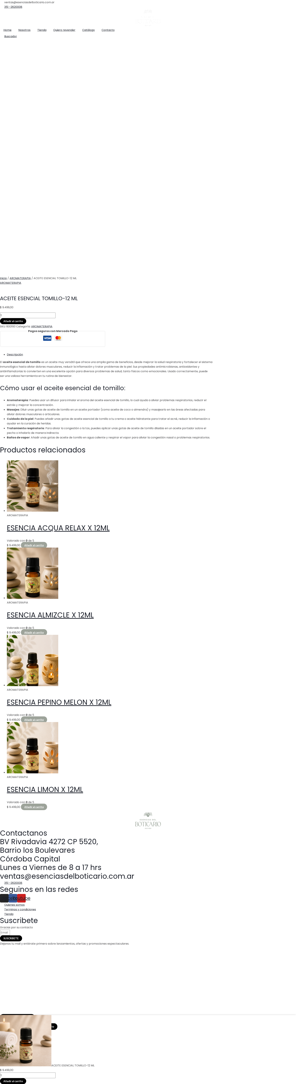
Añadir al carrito (13, 321)
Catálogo (88, 30)
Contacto (108, 30)
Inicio (3, 278)
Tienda (41, 30)
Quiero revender (64, 30)
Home (7, 30)
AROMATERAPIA (20, 278)
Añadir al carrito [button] (34, 545)
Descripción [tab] (15, 354)
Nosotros (24, 30)
